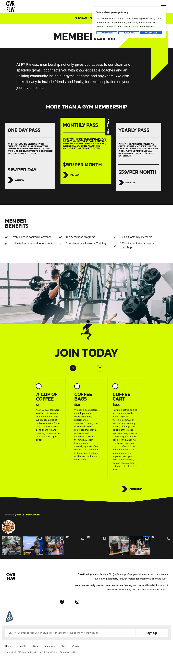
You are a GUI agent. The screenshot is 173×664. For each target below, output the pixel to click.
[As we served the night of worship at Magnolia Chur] (97, 546)
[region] (129, 22)
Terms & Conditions (69, 652)
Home (8, 646)
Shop (63, 646)
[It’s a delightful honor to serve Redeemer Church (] (140, 546)
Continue (135, 489)
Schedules (49, 646)
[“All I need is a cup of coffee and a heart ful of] (119, 546)
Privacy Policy (50, 652)
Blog (35, 646)
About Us (22, 646)
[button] (163, 6)
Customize (107, 32)
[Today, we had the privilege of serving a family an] (161, 546)
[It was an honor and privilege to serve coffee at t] (33, 546)
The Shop (126, 247)
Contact (76, 646)
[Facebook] (62, 602)
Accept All (151, 32)
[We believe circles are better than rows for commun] (11, 546)
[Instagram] (77, 602)
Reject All (129, 32)
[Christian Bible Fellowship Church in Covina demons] (54, 546)
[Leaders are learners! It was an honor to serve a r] (76, 546)
